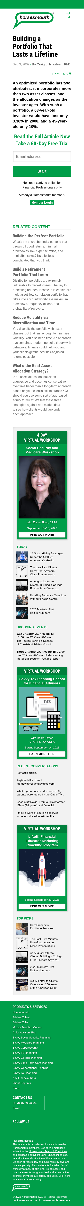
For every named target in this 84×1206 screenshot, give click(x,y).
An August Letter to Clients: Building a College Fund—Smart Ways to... (46, 585)
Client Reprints (22, 1082)
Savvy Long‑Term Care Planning (33, 1062)
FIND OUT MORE (42, 534)
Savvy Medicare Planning (28, 1042)
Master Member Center (27, 1027)
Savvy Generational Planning (30, 1067)
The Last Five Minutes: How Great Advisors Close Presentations (44, 571)
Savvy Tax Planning (25, 1072)
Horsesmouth (21, 1012)
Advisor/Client (21, 1017)
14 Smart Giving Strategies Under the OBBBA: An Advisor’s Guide (46, 557)
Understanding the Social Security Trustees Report (41, 655)
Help (68, 17)
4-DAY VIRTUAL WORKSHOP (42, 438)
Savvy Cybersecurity (25, 1047)
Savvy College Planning (27, 1057)
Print (55, 74)
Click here (64, 1175)
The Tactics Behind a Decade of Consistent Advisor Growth (36, 639)
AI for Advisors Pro (24, 1032)
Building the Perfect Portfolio (38, 236)
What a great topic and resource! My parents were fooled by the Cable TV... (40, 792)
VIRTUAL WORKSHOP (42, 671)
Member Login (42, 202)
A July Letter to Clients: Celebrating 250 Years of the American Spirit (44, 984)
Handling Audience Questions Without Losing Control (48, 597)
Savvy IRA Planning (25, 1052)
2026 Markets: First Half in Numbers (42, 611)
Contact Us (22, 1098)
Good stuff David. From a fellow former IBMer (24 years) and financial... (41, 803)
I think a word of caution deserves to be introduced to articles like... (37, 814)
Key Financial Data (24, 1077)
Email (16, 1108)
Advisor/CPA (20, 1022)
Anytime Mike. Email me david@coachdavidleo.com (36, 782)
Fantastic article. (27, 772)
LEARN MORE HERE (42, 754)
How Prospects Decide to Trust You (42, 926)
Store (16, 1088)
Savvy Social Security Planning (32, 1037)
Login (67, 13)
